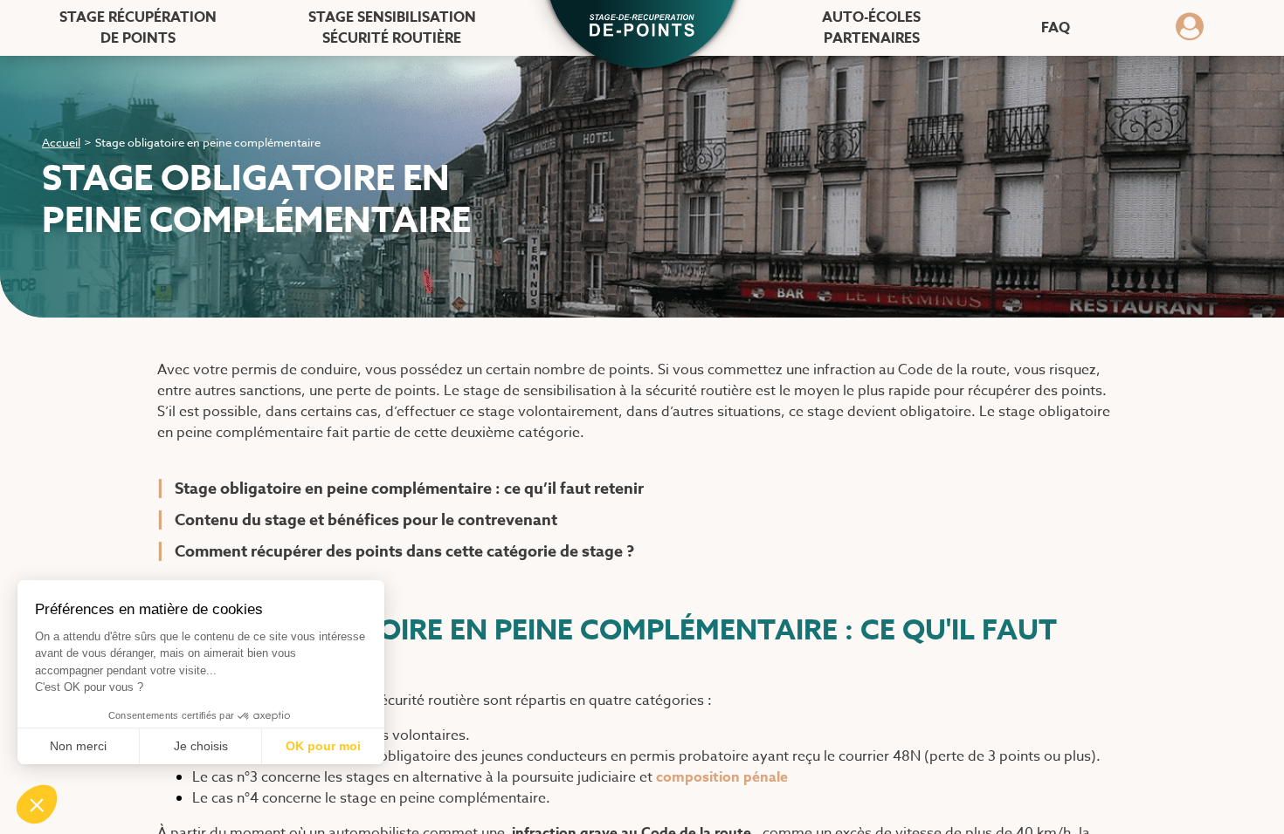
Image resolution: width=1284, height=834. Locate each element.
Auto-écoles (871, 28)
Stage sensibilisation (392, 28)
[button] (642, 27)
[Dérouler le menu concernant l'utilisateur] (1190, 32)
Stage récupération (138, 28)
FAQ (1055, 27)
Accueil (61, 142)
